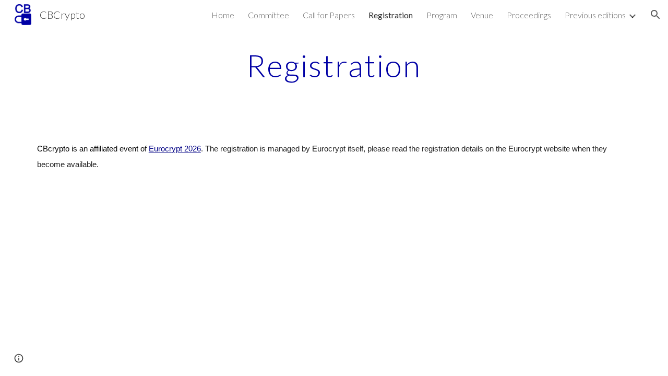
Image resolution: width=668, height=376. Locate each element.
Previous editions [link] (595, 15)
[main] (334, 65)
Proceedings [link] (529, 15)
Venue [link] (482, 15)
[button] (655, 14)
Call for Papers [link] (329, 15)
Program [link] (441, 15)
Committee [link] (268, 15)
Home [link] (222, 15)
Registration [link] (390, 15)
